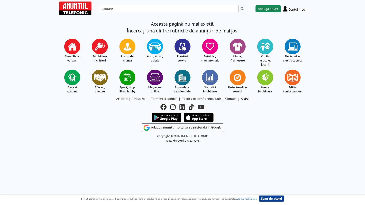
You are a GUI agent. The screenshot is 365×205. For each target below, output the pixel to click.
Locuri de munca (127, 58)
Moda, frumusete (237, 58)
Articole (121, 99)
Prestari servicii (182, 58)
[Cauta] (242, 8)
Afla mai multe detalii (246, 198)
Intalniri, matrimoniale (210, 58)
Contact (230, 99)
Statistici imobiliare (210, 89)
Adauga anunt (268, 9)
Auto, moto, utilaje (155, 58)
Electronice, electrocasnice (292, 58)
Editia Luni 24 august (292, 89)
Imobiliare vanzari (72, 58)
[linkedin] (182, 107)
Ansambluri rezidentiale (182, 89)
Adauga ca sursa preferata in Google (185, 127)
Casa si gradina (72, 89)
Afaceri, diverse (99, 89)
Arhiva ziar (139, 99)
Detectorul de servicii (237, 89)
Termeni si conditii (164, 99)
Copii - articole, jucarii (265, 60)
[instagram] (173, 107)
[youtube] (201, 107)
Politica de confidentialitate (201, 99)
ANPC (245, 99)
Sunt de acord (271, 198)
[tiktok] (191, 107)
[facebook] (163, 107)
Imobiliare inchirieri (100, 58)
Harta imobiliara (265, 89)
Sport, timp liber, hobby (127, 89)
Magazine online (155, 89)
